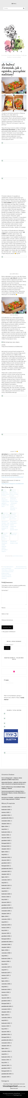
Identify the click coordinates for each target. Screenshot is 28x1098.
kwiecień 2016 (6, 989)
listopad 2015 (5, 1003)
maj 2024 (4, 829)
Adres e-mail (5, 614)
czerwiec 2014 (6, 1051)
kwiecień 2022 (6, 857)
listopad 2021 (5, 865)
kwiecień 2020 (6, 894)
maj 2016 (4, 986)
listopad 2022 (6, 846)
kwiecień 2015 (6, 1023)
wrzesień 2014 (6, 1043)
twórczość (22, 1083)
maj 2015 (4, 1020)
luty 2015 (4, 1029)
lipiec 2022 (5, 851)
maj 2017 (4, 969)
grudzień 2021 (6, 863)
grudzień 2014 (6, 1034)
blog (4, 1083)
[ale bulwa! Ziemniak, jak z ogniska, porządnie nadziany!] (14, 93)
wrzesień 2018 (6, 944)
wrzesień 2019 (6, 910)
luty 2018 (4, 964)
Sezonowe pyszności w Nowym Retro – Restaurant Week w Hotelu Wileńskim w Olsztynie (14, 504)
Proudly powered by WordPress (11, 1093)
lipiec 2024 (5, 826)
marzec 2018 (5, 961)
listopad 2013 (5, 1071)
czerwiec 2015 (6, 1017)
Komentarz (5, 590)
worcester (20, 1086)
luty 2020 (4, 899)
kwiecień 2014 (6, 1057)
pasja (14, 1083)
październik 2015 (6, 1006)
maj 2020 (4, 891)
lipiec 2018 (5, 950)
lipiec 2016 (5, 981)
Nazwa (3, 607)
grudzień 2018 (6, 936)
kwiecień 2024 (6, 832)
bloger (7, 1083)
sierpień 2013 (5, 1076)
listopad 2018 (5, 939)
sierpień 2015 (5, 1012)
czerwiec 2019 (6, 919)
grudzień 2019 (6, 905)
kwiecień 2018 (6, 958)
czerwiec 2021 (6, 880)
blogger (11, 1083)
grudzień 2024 (6, 815)
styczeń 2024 (6, 837)
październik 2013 (6, 1073)
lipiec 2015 (5, 1014)
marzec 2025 (5, 812)
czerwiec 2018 (6, 953)
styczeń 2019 (5, 933)
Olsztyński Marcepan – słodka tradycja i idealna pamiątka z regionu (5, 546)
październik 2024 (7, 818)
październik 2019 (7, 908)
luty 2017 (4, 978)
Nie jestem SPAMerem (9, 631)
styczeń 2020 (6, 902)
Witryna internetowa (7, 620)
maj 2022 (4, 854)
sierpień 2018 (5, 947)
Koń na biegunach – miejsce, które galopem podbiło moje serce (5, 502)
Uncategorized (7, 62)
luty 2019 (4, 930)
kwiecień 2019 (6, 925)
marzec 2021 (5, 888)
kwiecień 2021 (6, 885)
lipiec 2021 (5, 877)
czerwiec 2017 (6, 967)
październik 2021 (6, 868)
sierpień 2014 (5, 1045)
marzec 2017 (5, 975)
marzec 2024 (5, 835)
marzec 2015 (5, 1026)
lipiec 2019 (5, 916)
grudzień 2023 (6, 840)
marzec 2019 (5, 927)
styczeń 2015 (5, 1031)
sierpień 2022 (6, 849)
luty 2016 (4, 995)
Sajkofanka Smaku (17, 555)
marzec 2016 (5, 992)
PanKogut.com (17, 1095)
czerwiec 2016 (6, 984)
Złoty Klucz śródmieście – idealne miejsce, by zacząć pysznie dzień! (14, 525)
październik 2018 (7, 941)
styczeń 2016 (5, 998)
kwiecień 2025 (6, 809)
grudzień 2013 (6, 1068)
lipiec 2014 (5, 1048)
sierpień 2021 (5, 874)
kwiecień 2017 (6, 972)
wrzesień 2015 (6, 1009)
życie (16, 1088)
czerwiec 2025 (6, 806)
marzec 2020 (5, 896)
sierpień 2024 (6, 823)
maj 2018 (4, 955)
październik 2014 (7, 1040)
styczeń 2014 (5, 1065)
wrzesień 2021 (6, 871)
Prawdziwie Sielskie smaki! (14, 542)
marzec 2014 (5, 1059)
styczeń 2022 (5, 860)
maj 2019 (4, 922)
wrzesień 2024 (6, 821)
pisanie (18, 1083)
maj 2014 (4, 1054)
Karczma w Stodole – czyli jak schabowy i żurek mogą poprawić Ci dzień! (5, 525)
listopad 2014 (5, 1037)
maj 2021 (4, 882)
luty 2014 (4, 1062)
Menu (14, 3)
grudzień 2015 (6, 1000)
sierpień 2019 (5, 913)
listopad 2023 (6, 843)
